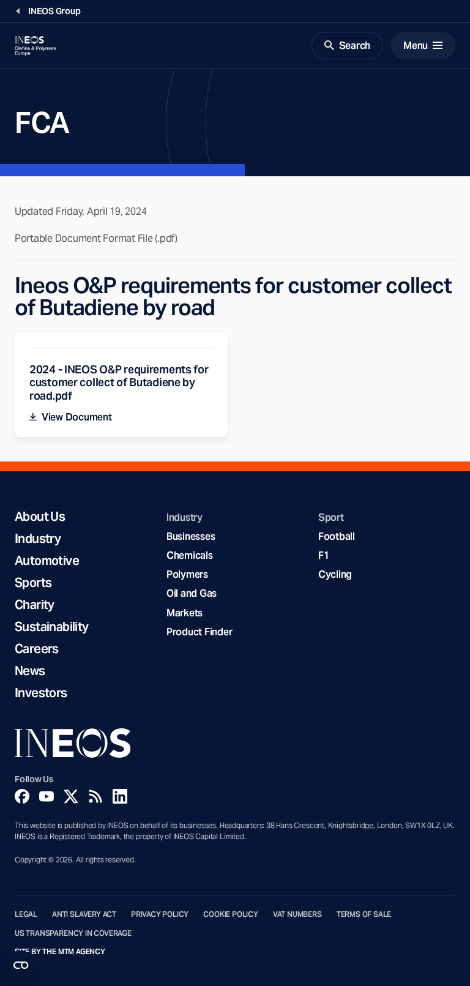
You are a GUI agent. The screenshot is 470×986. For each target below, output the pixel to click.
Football (336, 536)
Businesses (190, 536)
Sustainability (52, 627)
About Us (40, 516)
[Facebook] (22, 796)
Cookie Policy (230, 914)
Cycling (335, 574)
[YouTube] (46, 796)
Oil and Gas (191, 593)
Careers (37, 649)
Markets (184, 613)
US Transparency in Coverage (73, 933)
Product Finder (199, 632)
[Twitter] (71, 796)
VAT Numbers (297, 914)
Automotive (47, 561)
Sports (33, 583)
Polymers (187, 574)
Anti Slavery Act (84, 914)
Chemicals (189, 555)
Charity (34, 605)
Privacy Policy (159, 914)
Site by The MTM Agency (60, 951)
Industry (38, 538)
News (30, 671)
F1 (323, 555)
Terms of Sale (364, 914)
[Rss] (95, 796)
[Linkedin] (120, 796)
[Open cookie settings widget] (20, 965)
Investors (41, 693)
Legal (26, 914)
